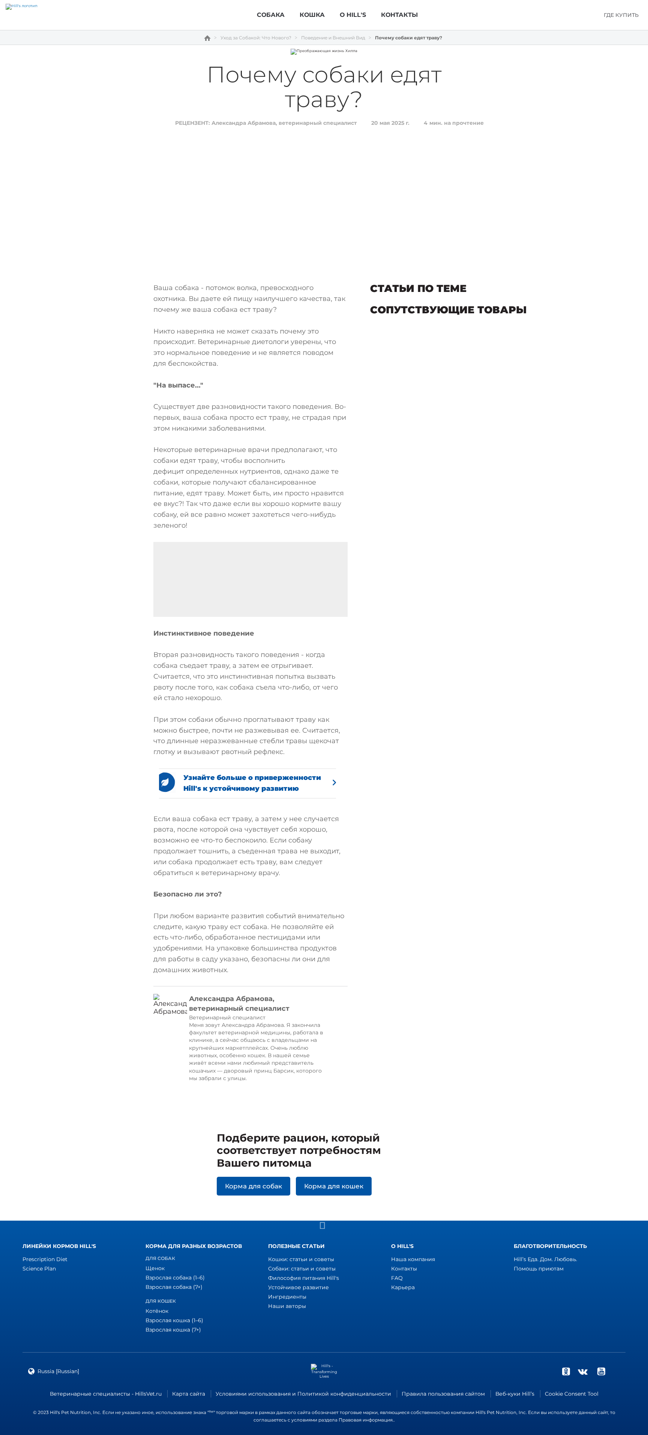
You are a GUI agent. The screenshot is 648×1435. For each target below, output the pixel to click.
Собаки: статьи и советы (302, 1268)
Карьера (403, 1287)
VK (582, 1371)
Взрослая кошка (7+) (173, 1329)
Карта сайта (188, 1393)
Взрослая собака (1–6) (175, 1277)
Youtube (601, 1371)
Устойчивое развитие (298, 1287)
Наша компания (413, 1259)
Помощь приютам (539, 1268)
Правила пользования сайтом (443, 1393)
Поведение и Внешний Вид (333, 38)
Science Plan (39, 1268)
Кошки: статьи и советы (301, 1259)
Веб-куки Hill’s (514, 1393)
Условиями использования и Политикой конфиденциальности (303, 1393)
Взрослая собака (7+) (174, 1287)
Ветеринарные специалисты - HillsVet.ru (106, 1393)
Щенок (155, 1268)
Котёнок (157, 1311)
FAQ (397, 1278)
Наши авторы (287, 1306)
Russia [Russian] (58, 1371)
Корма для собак (253, 1186)
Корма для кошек (333, 1186)
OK (565, 1371)
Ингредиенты (287, 1296)
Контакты (404, 1268)
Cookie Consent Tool (571, 1393)
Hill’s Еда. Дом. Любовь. (545, 1259)
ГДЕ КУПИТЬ (621, 15)
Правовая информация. (366, 1420)
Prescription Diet (45, 1259)
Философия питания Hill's (303, 1278)
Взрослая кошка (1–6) (174, 1320)
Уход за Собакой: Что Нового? (255, 38)
